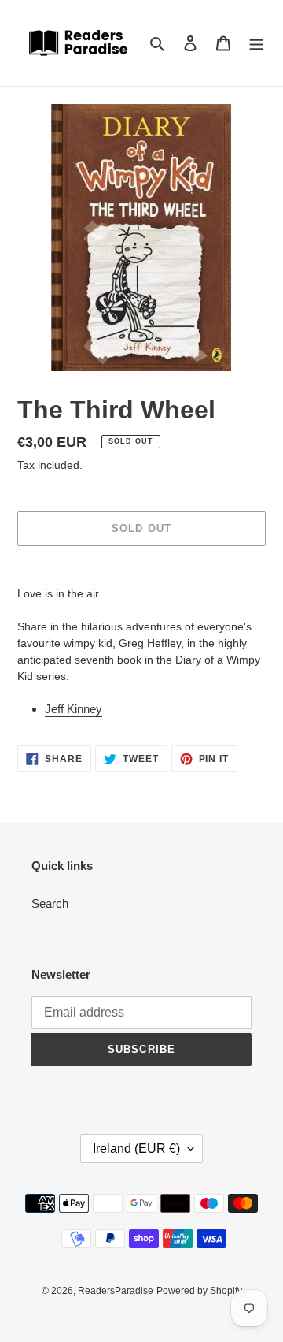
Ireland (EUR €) (136, 1148)
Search (49, 903)
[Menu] (256, 43)
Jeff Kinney (73, 709)
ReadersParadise (115, 1290)
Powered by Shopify (199, 1290)
